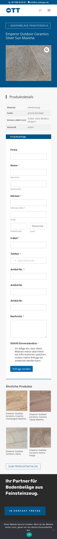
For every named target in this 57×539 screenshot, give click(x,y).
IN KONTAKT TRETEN (25, 511)
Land (32, 231)
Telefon (16, 253)
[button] (46, 49)
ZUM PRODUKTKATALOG (23, 466)
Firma (13, 149)
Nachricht (17, 316)
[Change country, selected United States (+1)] (14, 260)
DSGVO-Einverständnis (24, 343)
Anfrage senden (21, 369)
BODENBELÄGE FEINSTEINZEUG (30, 25)
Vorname (14, 177)
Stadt (12, 219)
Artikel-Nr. (18, 269)
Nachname (15, 189)
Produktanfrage (18, 136)
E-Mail (15, 238)
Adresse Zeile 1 (17, 208)
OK (29, 534)
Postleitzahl (16, 231)
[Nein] (53, 529)
